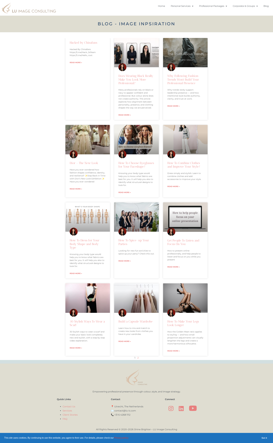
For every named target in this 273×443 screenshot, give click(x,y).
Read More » (76, 62)
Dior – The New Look (84, 163)
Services (67, 410)
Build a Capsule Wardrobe (135, 321)
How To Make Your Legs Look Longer (183, 323)
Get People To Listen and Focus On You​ (183, 242)
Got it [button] (264, 438)
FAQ (65, 419)
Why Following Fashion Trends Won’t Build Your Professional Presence (183, 79)
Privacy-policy (121, 438)
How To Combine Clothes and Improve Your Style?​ (183, 164)
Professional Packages (211, 6)
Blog (266, 6)
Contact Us (69, 406)
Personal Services (181, 6)
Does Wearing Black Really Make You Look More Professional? (135, 79)
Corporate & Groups (244, 6)
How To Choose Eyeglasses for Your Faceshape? (136, 164)
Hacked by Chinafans (83, 42)
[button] (129, 438)
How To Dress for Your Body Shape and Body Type (84, 243)
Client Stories (70, 414)
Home (161, 6)
